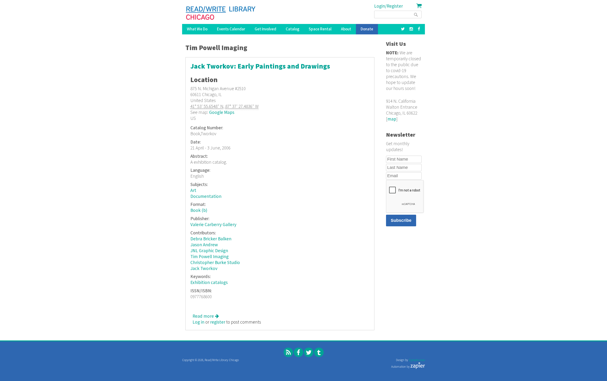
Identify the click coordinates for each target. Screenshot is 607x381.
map (391, 119)
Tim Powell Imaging (209, 257)
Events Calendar (231, 29)
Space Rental (320, 29)
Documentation (205, 197)
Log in (198, 322)
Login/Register (388, 6)
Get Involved (265, 29)
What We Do (197, 29)
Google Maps (221, 113)
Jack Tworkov (203, 269)
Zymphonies (417, 360)
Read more (206, 316)
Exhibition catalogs (209, 283)
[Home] (220, 13)
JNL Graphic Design (209, 251)
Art (193, 191)
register (217, 322)
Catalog (292, 29)
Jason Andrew (204, 245)
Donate (367, 29)
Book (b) (198, 211)
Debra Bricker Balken (210, 239)
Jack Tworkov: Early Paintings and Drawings (260, 66)
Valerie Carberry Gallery (213, 225)
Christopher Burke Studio (215, 263)
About (346, 29)
